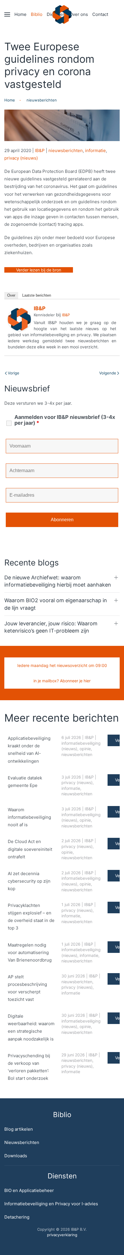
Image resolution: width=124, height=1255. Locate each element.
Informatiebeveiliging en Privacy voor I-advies (51, 1203)
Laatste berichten (36, 295)
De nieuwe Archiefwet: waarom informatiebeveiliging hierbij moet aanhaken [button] (57, 581)
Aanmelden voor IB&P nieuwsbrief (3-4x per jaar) (64, 420)
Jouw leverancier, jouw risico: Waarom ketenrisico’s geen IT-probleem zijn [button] (50, 627)
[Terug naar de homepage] (62, 14)
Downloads (15, 1155)
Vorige (13, 373)
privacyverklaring (62, 1234)
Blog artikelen (18, 1129)
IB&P (40, 150)
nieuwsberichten (65, 150)
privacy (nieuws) (21, 158)
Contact (100, 14)
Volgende (107, 373)
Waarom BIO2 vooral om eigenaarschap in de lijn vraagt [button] (55, 604)
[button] (7, 14)
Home (20, 14)
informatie (95, 150)
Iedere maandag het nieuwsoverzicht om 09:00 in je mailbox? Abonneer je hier (62, 673)
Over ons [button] (78, 14)
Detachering (16, 1217)
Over (11, 295)
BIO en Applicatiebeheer (29, 1190)
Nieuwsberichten (21, 1142)
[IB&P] (19, 319)
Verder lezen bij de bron (38, 269)
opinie (85, 748)
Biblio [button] (36, 14)
